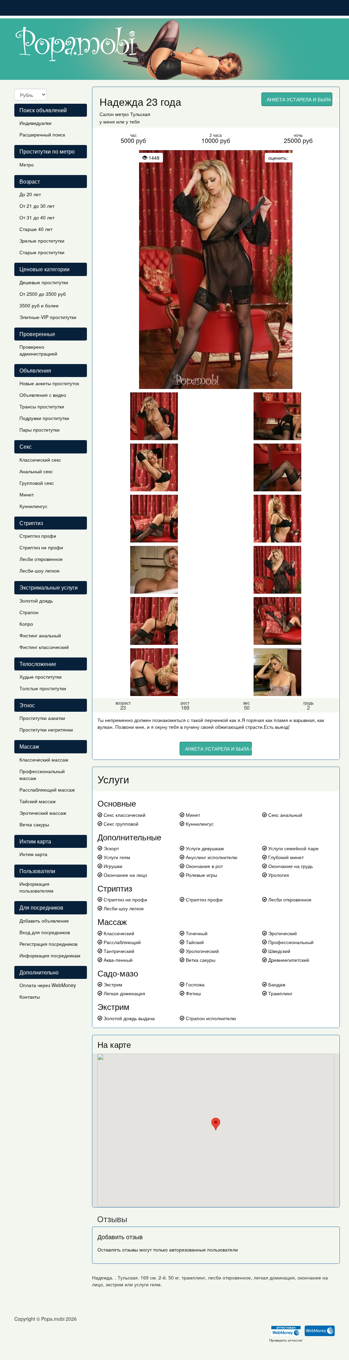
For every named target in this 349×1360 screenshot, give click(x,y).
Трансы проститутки (41, 406)
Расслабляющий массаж (47, 789)
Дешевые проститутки (43, 282)
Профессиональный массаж (42, 774)
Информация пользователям (36, 887)
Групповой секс (36, 482)
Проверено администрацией (38, 350)
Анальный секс (36, 471)
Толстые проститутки (42, 688)
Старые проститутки (41, 252)
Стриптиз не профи (41, 547)
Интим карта (33, 854)
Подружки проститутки (44, 418)
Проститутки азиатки (42, 717)
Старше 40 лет (35, 229)
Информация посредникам (49, 955)
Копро (26, 623)
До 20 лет (30, 194)
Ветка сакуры (34, 824)
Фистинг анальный (40, 635)
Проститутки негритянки (46, 729)
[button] (216, 1124)
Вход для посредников (44, 932)
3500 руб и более (39, 305)
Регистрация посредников (48, 943)
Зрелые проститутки (41, 240)
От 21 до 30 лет (37, 205)
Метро (26, 164)
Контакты (29, 996)
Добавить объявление (44, 920)
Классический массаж (43, 759)
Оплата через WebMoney (47, 985)
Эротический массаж (42, 812)
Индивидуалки (35, 122)
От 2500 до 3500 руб (42, 293)
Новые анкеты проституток (49, 383)
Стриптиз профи (37, 535)
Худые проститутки (40, 676)
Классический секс (40, 459)
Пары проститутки (39, 429)
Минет (26, 494)
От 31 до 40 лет (37, 217)
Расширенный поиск (42, 134)
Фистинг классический (44, 646)
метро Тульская (132, 114)
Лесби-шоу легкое (39, 570)
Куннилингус (33, 506)
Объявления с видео (42, 394)
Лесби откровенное (41, 558)
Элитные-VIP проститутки (47, 317)
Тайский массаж (37, 801)
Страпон (29, 612)
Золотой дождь (36, 600)
